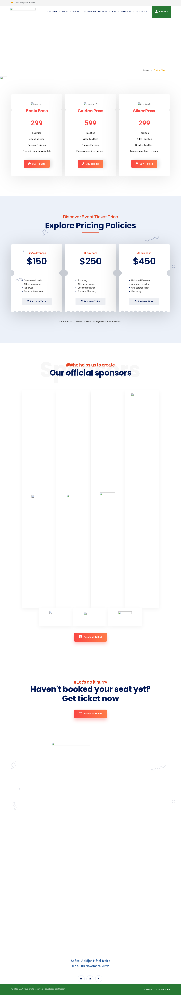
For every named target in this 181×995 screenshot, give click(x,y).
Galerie (124, 11)
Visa (114, 11)
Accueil (53, 11)
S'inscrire (163, 11)
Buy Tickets (38, 163)
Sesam (61, 989)
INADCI (65, 11)
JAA (74, 11)
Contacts (141, 11)
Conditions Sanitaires (95, 11)
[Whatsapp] (81, 978)
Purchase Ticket (38, 301)
